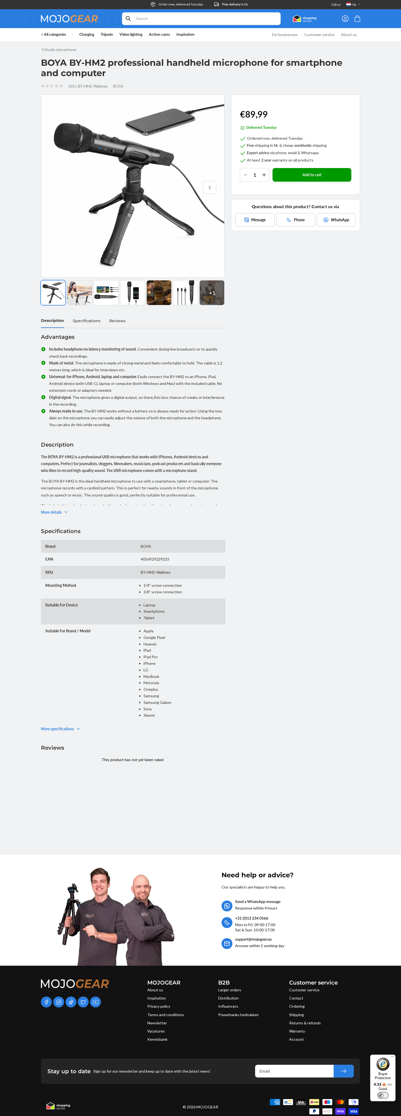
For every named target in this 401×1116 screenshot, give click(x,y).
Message (258, 219)
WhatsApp (340, 219)
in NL (235, 4)
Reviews (117, 320)
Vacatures (156, 1031)
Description (52, 320)
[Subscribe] (344, 1071)
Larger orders (229, 990)
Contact (296, 998)
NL (354, 4)
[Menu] (392, 1058)
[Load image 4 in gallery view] (132, 292)
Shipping (296, 1014)
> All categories (53, 35)
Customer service (304, 990)
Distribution (228, 998)
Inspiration (156, 998)
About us (155, 990)
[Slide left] (55, 187)
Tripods (107, 35)
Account (296, 1039)
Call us (336, 4)
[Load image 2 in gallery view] (79, 292)
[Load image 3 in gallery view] (106, 292)
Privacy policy (158, 1006)
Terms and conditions (165, 1014)
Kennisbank (157, 1039)
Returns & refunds (305, 1023)
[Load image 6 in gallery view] (185, 292)
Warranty (297, 1031)
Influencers (228, 1006)
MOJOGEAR (207, 1107)
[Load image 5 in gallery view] (159, 292)
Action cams (159, 35)
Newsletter (157, 1023)
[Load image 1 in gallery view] (53, 292)
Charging (86, 35)
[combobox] (201, 19)
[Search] (128, 19)
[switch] (383, 1095)
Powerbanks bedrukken (238, 1014)
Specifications (86, 320)
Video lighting (130, 35)
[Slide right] (209, 187)
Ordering (297, 1006)
